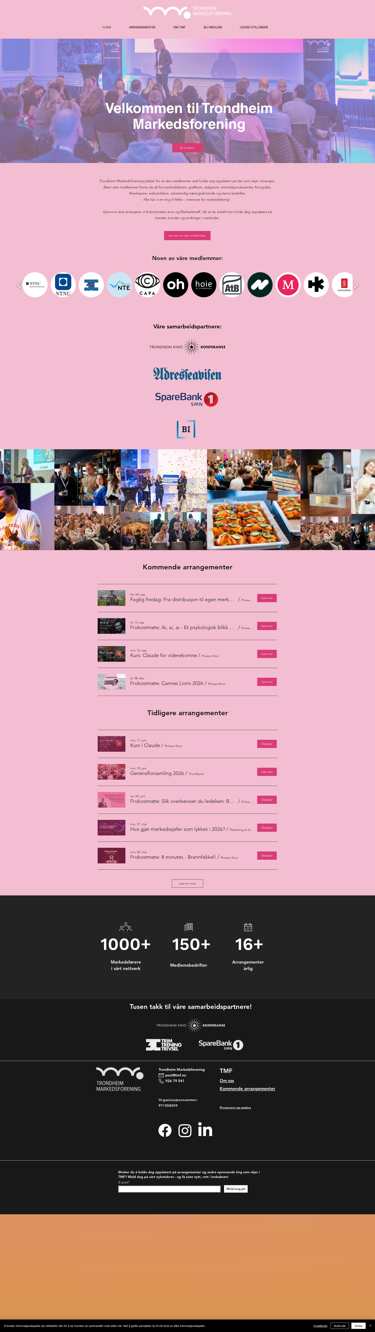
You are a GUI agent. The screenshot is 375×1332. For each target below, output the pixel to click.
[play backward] (19, 284)
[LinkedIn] (205, 1130)
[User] (121, 929)
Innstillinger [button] (320, 1326)
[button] (35, 284)
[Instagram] (185, 1130)
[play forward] (356, 284)
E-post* (124, 1182)
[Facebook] (165, 1130)
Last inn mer (187, 883)
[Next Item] (368, 500)
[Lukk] (370, 1326)
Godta (358, 1326)
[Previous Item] (6, 500)
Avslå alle (340, 1326)
